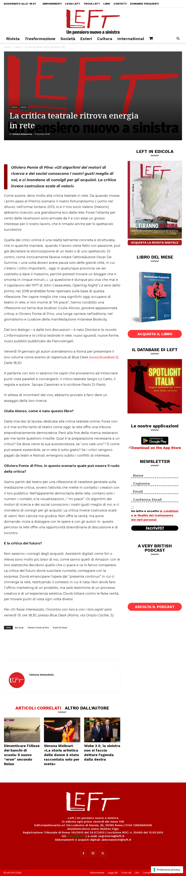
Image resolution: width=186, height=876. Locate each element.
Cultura (104, 38)
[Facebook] (30, 152)
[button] (178, 39)
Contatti (120, 3)
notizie (23, 107)
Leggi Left (72, 3)
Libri (106, 3)
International (130, 38)
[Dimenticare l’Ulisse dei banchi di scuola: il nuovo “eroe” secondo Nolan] (22, 729)
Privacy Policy (93, 847)
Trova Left (92, 3)
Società (67, 38)
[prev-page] (6, 771)
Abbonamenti (52, 3)
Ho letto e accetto (154, 515)
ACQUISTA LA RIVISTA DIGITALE (154, 242)
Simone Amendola (22, 134)
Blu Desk (19, 627)
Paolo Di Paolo (60, 627)
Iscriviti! (155, 528)
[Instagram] (93, 853)
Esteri (86, 38)
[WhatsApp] (53, 152)
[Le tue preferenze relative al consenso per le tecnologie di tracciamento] (167, 869)
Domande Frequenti (144, 3)
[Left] (93, 21)
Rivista (13, 38)
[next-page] (12, 771)
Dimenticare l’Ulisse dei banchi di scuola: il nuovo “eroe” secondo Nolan (22, 755)
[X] (42, 152)
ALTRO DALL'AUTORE (87, 708)
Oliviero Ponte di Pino (38, 627)
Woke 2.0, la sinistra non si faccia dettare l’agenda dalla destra (102, 752)
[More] (66, 152)
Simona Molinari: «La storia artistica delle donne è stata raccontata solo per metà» (61, 755)
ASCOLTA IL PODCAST (155, 607)
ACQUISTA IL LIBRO (155, 334)
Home (7, 47)
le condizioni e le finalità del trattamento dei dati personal (154, 515)
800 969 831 (76, 836)
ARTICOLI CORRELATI (38, 708)
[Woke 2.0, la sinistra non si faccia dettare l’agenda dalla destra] (102, 729)
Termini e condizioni (93, 843)
